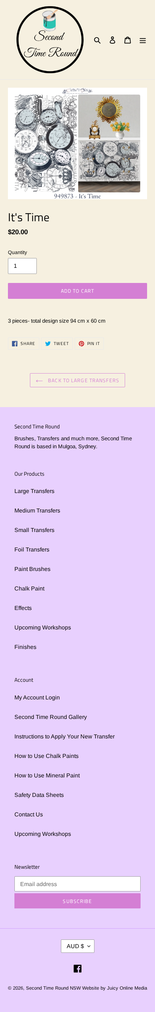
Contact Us (28, 814)
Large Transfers (34, 491)
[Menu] (142, 40)
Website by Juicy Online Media (114, 988)
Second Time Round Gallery (50, 717)
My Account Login (37, 697)
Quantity (17, 252)
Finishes (25, 647)
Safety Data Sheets (39, 795)
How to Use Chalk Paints (46, 756)
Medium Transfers (37, 510)
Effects (23, 608)
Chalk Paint (29, 588)
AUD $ (75, 946)
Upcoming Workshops (42, 627)
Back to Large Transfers (82, 380)
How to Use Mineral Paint (47, 775)
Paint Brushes (32, 569)
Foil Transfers (31, 549)
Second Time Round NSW (53, 988)
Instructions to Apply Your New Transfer (64, 736)
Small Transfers (34, 530)
